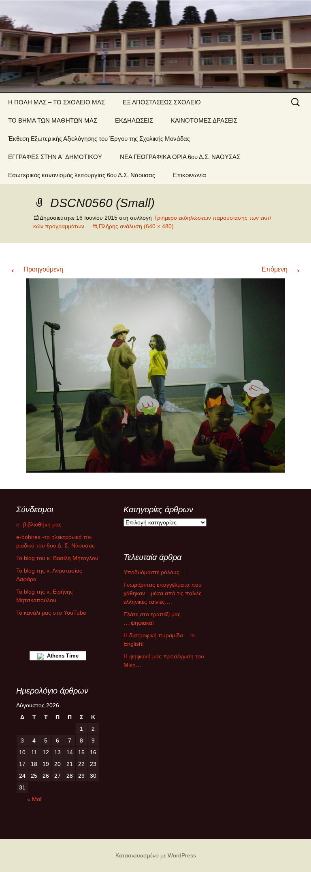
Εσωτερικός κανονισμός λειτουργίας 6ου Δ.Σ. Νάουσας (81, 175)
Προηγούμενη (36, 269)
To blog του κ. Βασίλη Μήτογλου (57, 558)
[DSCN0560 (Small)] (155, 374)
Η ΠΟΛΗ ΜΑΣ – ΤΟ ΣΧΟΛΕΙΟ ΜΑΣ (56, 102)
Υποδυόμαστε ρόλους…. (155, 572)
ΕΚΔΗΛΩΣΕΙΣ (134, 120)
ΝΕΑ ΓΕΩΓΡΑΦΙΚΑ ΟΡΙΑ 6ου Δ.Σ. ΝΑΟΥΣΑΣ (180, 156)
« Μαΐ (34, 799)
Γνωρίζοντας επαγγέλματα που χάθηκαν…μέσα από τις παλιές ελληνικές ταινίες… (163, 593)
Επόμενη (282, 269)
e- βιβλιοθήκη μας (39, 524)
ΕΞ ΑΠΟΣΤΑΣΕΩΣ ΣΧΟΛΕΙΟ (162, 102)
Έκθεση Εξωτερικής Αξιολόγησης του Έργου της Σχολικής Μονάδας (99, 138)
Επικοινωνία (189, 175)
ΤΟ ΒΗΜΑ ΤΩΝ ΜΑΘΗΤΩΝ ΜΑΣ (52, 120)
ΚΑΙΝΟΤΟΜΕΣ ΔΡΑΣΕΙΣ (204, 120)
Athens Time (61, 656)
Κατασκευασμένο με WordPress (155, 855)
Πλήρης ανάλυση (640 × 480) (136, 226)
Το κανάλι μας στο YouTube (51, 612)
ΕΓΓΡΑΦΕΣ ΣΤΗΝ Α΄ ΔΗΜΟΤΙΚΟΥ (55, 156)
